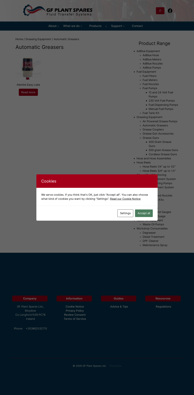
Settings (125, 213)
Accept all (144, 213)
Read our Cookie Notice (125, 198)
